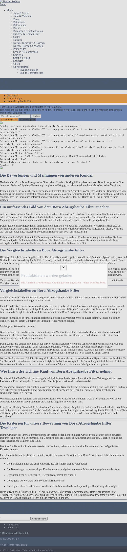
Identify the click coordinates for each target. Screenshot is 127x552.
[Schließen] (63, 242)
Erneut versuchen (15, 310)
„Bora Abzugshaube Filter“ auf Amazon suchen (33, 282)
